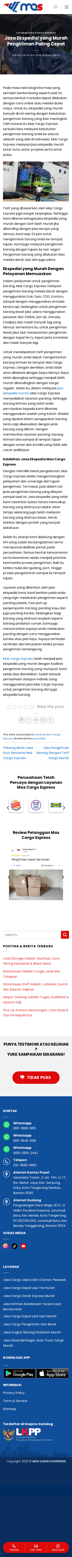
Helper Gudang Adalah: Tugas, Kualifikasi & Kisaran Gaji (36, 1000)
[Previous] (8, 808)
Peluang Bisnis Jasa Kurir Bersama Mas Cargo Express (18, 752)
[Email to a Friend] (43, 720)
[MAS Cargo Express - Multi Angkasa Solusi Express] (23, 7)
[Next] (63, 808)
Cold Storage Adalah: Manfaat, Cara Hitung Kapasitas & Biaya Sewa (31, 961)
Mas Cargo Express (18, 658)
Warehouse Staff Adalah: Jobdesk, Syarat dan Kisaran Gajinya (35, 987)
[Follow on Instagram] (55, 7)
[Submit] (65, 935)
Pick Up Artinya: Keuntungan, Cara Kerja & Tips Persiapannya (35, 1013)
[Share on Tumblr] (50, 720)
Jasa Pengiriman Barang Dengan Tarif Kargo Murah (52, 752)
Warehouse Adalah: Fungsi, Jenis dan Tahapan (31, 974)
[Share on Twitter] (36, 720)
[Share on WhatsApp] (21, 720)
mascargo (53, 55)
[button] (66, 7)
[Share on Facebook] (28, 720)
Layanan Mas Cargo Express (36, 32)
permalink (38, 738)
